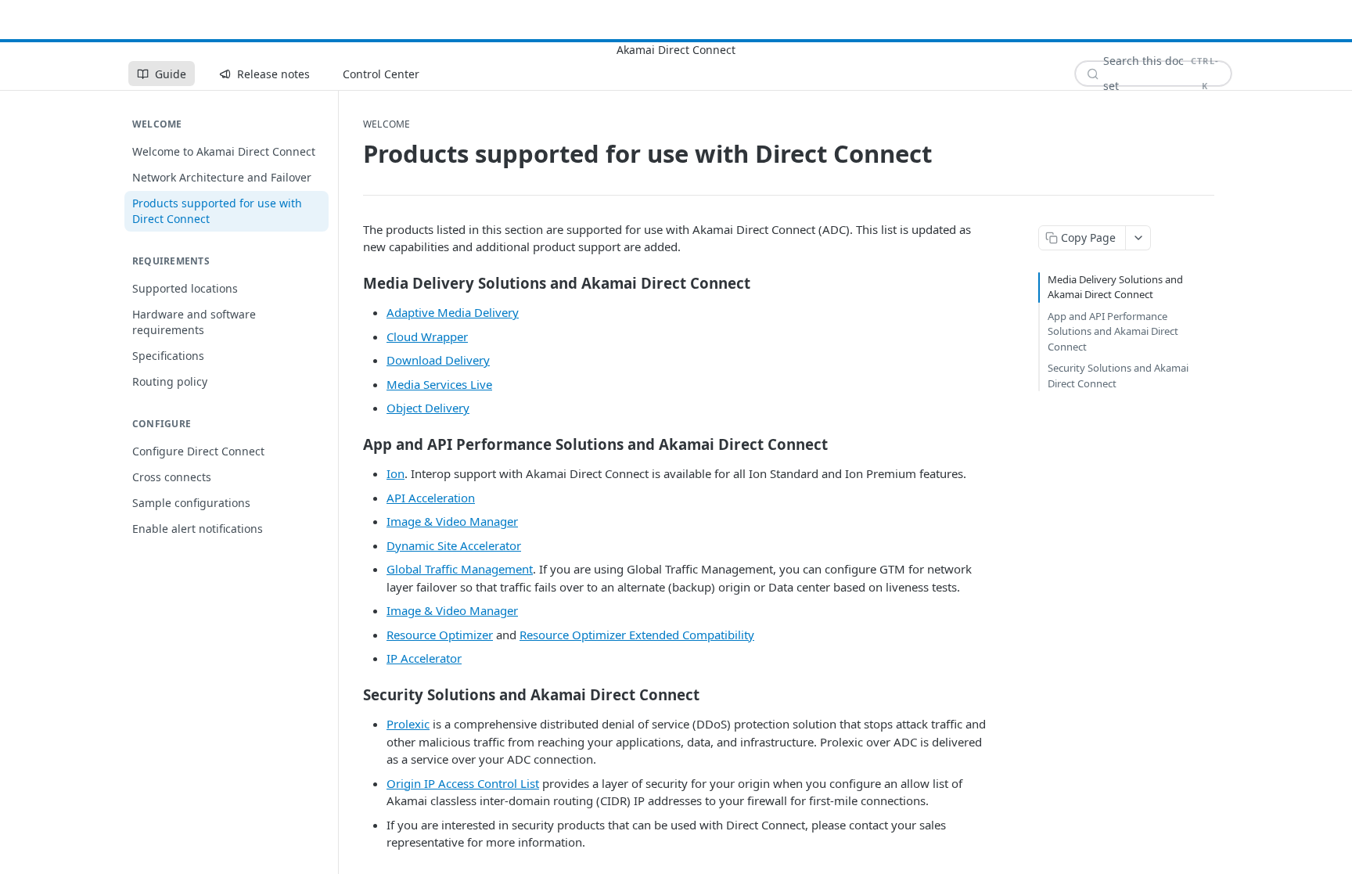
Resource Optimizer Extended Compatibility (637, 634)
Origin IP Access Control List (463, 783)
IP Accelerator (424, 658)
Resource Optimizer (440, 634)
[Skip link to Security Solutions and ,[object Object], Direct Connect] (352, 694)
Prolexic (408, 724)
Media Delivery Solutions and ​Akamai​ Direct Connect (1116, 287)
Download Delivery (438, 360)
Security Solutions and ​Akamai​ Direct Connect (1118, 375)
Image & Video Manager (452, 521)
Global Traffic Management (460, 569)
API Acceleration (431, 497)
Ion (396, 473)
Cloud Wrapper (427, 336)
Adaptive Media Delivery (453, 312)
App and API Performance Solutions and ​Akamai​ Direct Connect (1113, 331)
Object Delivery (428, 407)
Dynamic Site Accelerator (454, 545)
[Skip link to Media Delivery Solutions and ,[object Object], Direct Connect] (352, 282)
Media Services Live (439, 384)
